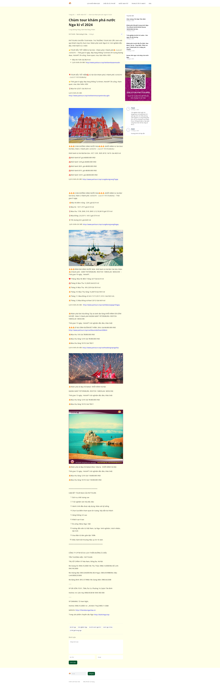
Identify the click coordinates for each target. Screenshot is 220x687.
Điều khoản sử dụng (88, 681)
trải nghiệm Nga (82, 627)
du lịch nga (73, 627)
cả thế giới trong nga (75, 630)
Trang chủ (71, 14)
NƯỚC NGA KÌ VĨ (81, 14)
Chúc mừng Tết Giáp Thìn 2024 (135, 19)
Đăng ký (91, 673)
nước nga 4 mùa (107, 627)
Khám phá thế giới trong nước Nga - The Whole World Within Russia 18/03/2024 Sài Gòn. (137, 27)
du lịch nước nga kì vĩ (95, 627)
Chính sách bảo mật (74, 681)
